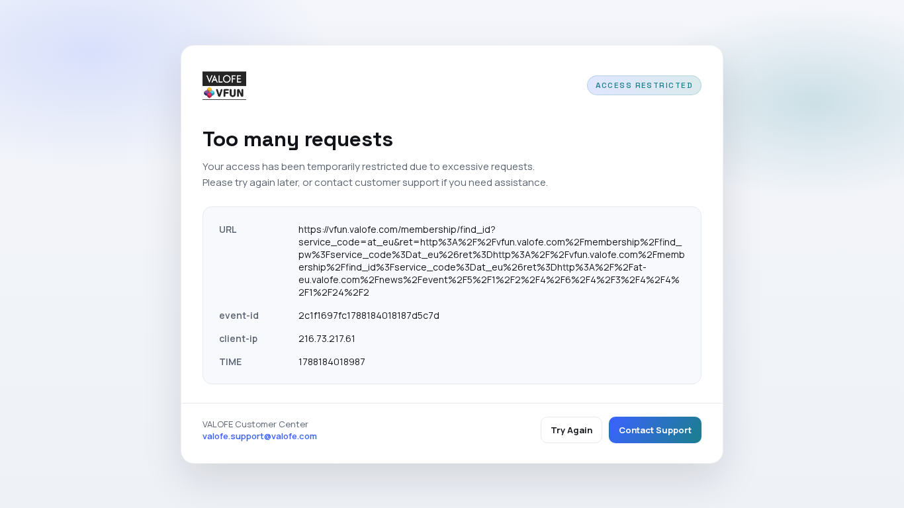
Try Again (571, 430)
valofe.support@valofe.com (260, 436)
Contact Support (655, 430)
